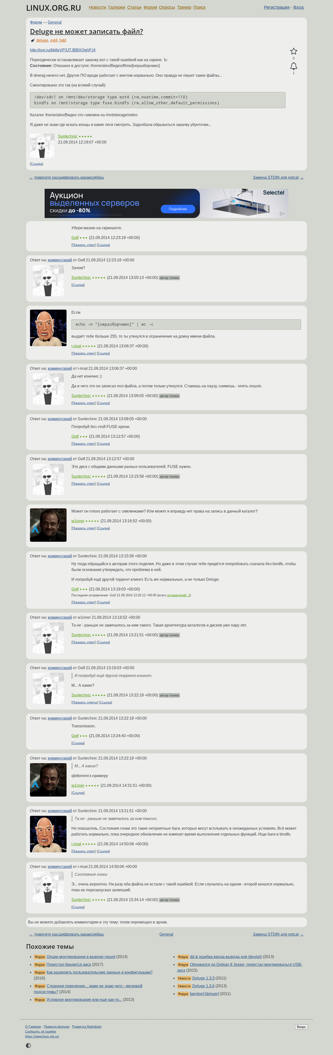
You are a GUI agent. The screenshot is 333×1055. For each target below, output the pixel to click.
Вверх (301, 1027)
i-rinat (76, 346)
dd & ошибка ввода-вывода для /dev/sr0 (226, 957)
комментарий (60, 260)
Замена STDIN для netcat (276, 177)
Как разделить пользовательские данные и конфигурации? (100, 972)
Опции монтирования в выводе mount (81, 957)
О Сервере (33, 1026)
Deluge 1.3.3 (203, 978)
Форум (150, 7)
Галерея (116, 7)
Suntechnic (68, 136)
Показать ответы (84, 702)
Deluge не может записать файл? (86, 31)
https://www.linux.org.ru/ (42, 1036)
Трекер (184, 7)
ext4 (54, 40)
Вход (299, 7)
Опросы (167, 7)
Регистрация (277, 7)
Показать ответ (83, 245)
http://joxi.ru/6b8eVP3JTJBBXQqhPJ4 (63, 50)
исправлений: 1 (178, 595)
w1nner (77, 521)
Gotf (74, 238)
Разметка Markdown (86, 1026)
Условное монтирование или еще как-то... (84, 1000)
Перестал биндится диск (69, 964)
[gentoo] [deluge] (204, 994)
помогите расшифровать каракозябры (69, 177)
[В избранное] (293, 51)
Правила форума (56, 1026)
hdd (62, 40)
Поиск (199, 7)
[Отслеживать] (293, 66)
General (55, 22)
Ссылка (36, 164)
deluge (42, 40)
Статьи (134, 7)
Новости (97, 7)
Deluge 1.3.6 (203, 986)
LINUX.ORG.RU (53, 7)
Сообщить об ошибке (40, 1031)
